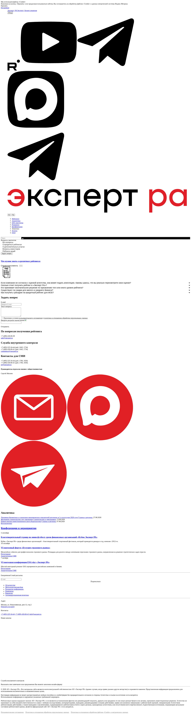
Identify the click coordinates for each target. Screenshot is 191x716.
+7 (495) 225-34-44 (8, 614)
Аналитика (16, 221)
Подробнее (5, 8)
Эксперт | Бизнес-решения (27, 11)
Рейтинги (15, 219)
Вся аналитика (6, 523)
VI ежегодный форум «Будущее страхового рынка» (25, 548)
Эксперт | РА (12, 11)
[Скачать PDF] (6, 277)
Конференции (17, 227)
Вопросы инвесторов (11, 249)
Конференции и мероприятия (18, 528)
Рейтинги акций (9, 251)
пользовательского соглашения (30, 318)
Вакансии (9, 593)
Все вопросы (8, 242)
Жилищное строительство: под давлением (17, 519)
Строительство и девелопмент (44, 519)
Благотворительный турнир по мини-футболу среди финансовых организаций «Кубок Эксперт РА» (49, 537)
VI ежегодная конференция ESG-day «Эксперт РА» (25, 562)
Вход (10, 13)
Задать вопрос (7, 253)
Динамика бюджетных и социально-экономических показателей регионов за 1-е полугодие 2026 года (39, 517)
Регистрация (5, 554)
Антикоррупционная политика (17, 595)
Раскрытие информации (14, 589)
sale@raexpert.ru (7, 338)
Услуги (14, 231)
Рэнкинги (15, 225)
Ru (13, 215)
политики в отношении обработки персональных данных (66, 318)
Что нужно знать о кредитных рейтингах (20, 261)
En (9, 215)
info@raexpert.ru (35, 614)
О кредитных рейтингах (12, 245)
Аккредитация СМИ (8, 556)
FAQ (13, 233)
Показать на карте (7, 607)
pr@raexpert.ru (6, 365)
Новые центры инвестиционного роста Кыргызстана (21, 521)
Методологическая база (14, 587)
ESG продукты (17, 223)
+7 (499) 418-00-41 (22, 614)
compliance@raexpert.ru (9, 351)
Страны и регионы (85, 517)
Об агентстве (10, 585)
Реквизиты (9, 591)
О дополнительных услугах (14, 247)
